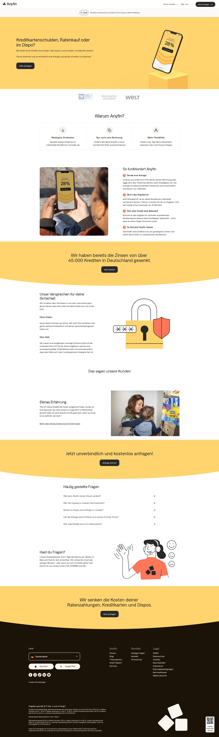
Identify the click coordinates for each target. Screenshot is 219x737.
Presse (113, 653)
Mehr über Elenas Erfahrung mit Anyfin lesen (60, 423)
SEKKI (156, 653)
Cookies (156, 659)
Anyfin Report (116, 662)
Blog (111, 656)
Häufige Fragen (138, 653)
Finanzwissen (116, 659)
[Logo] (10, 4)
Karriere (113, 666)
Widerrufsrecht (160, 675)
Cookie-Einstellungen (37, 682)
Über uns (184, 4)
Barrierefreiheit (160, 672)
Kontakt (134, 656)
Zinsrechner (136, 659)
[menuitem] (170, 4)
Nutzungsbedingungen (163, 669)
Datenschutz (159, 656)
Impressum (158, 666)
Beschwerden (159, 662)
